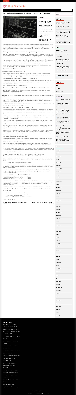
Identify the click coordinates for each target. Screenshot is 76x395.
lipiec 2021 (57, 259)
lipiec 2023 (57, 196)
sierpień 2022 (58, 218)
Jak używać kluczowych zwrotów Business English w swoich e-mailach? (11, 371)
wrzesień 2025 (58, 171)
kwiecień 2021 (58, 268)
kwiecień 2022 (58, 231)
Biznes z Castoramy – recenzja (61, 70)
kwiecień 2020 (58, 306)
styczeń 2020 (58, 315)
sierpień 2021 (58, 256)
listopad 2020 (58, 284)
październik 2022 (59, 212)
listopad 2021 (58, 246)
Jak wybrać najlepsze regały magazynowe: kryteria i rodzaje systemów (44, 35)
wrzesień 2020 (58, 290)
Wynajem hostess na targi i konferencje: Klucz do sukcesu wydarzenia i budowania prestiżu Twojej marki (12, 331)
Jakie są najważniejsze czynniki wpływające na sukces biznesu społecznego (9, 365)
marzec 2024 (58, 184)
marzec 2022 (58, 234)
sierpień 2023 (58, 193)
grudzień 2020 (58, 281)
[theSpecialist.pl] (4, 10)
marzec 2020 (58, 309)
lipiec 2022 (57, 221)
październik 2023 (59, 187)
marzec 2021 (58, 271)
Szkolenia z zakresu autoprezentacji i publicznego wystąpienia (18, 194)
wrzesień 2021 (58, 253)
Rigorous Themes (46, 393)
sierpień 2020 (58, 293)
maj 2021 (57, 265)
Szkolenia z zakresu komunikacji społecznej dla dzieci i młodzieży (10, 325)
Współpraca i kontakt (20, 10)
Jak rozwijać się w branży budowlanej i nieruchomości (11, 347)
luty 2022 (57, 237)
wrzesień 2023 (58, 190)
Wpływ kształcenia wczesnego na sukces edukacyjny (16, 192)
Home (9, 10)
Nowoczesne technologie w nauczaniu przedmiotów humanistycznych (19, 196)
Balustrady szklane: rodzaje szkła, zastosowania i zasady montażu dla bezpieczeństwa (62, 37)
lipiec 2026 (57, 153)
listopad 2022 (58, 209)
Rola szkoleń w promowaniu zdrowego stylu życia (11, 380)
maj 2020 (57, 303)
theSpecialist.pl (17, 15)
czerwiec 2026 (58, 156)
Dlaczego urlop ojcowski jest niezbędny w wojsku (11, 337)
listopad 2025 (58, 165)
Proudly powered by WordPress (32, 393)
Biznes (57, 85)
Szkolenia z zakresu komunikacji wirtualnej (14, 195)
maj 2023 (57, 203)
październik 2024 (59, 181)
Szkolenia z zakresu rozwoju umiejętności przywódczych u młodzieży (11, 385)
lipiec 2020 (57, 296)
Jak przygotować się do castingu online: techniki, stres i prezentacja (11, 351)
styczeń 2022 (58, 240)
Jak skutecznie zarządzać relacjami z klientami (11, 342)
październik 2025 (59, 168)
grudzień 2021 (58, 243)
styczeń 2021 (58, 278)
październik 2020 (59, 287)
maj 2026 (57, 159)
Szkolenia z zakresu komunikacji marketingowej (10, 376)
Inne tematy (58, 88)
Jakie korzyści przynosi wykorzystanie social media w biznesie (63, 119)
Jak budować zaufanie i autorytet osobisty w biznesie (10, 359)
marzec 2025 (58, 178)
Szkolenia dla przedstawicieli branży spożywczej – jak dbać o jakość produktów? (63, 101)
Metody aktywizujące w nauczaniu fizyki (11, 355)
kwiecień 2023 (58, 206)
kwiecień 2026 (58, 162)
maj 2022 (57, 228)
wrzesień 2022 (58, 215)
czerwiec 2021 (58, 262)
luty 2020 (57, 312)
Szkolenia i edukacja (11, 199)
